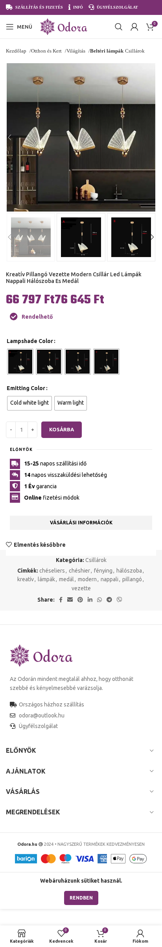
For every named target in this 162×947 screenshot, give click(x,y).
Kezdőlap (17, 51)
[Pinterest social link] (80, 600)
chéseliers (52, 570)
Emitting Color (26, 388)
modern (87, 579)
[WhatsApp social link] (99, 600)
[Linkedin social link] (90, 600)
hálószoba (129, 570)
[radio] (20, 361)
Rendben (81, 897)
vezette (81, 588)
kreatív (25, 579)
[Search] (119, 27)
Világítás (76, 51)
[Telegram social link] (109, 600)
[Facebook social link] (61, 600)
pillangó (132, 579)
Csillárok (96, 560)
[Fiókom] (134, 27)
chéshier (79, 570)
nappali (109, 579)
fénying (103, 570)
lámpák (46, 579)
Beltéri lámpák (106, 51)
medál (66, 579)
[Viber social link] (119, 600)
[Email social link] (70, 600)
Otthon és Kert (47, 51)
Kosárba (61, 429)
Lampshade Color (30, 341)
